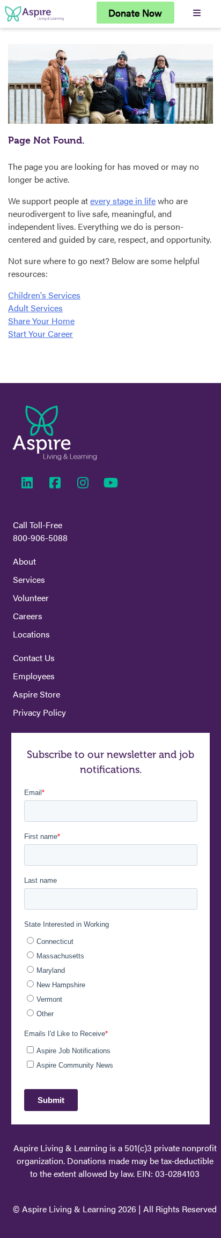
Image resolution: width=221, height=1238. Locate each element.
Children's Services (44, 295)
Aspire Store (36, 694)
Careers (27, 616)
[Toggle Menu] (197, 13)
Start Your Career (40, 333)
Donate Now (135, 12)
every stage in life (123, 200)
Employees (34, 676)
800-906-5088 (40, 537)
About (24, 561)
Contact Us (34, 657)
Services (29, 579)
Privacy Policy (39, 712)
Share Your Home (41, 320)
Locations (31, 634)
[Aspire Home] (34, 21)
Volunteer (31, 597)
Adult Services (35, 308)
